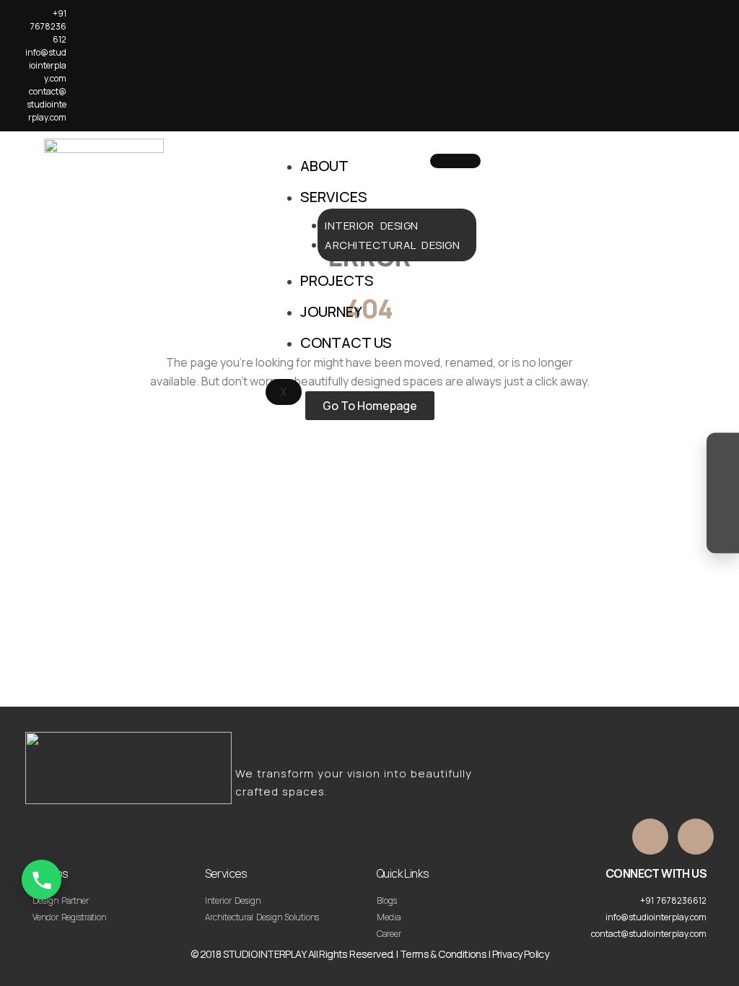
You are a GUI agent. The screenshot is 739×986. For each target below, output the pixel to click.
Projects (337, 280)
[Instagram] (723, 452)
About (324, 165)
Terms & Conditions (443, 954)
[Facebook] (723, 479)
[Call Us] (41, 879)
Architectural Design (392, 245)
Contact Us (346, 342)
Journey (331, 311)
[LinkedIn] (723, 507)
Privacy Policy (520, 954)
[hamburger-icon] (455, 161)
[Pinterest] (723, 534)
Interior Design (372, 225)
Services (333, 196)
